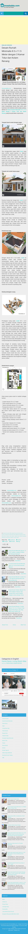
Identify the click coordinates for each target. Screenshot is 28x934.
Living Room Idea (19, 661)
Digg (19, 541)
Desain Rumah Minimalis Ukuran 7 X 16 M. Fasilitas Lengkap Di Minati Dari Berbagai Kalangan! (17, 552)
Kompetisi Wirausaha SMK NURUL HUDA (10, 914)
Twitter (19, 539)
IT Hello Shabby (10, 928)
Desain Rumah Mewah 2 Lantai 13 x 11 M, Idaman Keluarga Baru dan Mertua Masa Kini (17, 578)
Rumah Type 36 (5, 750)
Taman (3, 743)
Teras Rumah (5, 730)
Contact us (4, 901)
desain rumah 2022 (14, 537)
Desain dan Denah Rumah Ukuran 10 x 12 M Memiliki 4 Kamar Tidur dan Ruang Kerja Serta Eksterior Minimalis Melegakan (17, 834)
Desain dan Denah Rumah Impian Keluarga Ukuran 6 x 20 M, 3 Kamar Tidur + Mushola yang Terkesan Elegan (16, 873)
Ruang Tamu (5, 733)
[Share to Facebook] (7, 544)
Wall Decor (4, 663)
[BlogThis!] (4, 544)
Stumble (12, 541)
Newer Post (5, 625)
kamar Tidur (4, 740)
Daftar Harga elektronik (7, 752)
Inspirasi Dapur (5, 735)
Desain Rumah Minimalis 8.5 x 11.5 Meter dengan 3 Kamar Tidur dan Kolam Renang (13, 54)
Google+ (6, 541)
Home (14, 625)
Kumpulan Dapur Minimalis (7, 738)
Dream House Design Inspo (13, 799)
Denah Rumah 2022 (7, 533)
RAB (3, 757)
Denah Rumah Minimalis (7, 721)
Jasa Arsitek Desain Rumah (8, 911)
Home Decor (7, 661)
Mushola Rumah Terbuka (7, 755)
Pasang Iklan (5, 909)
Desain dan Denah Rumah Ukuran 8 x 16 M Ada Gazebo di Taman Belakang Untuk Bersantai (16, 854)
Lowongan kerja (5, 906)
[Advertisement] (14, 30)
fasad (21, 151)
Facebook (12, 539)
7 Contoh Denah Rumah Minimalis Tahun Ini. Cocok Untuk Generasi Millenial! (17, 565)
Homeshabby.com (6, 88)
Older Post (23, 625)
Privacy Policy (5, 904)
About (3, 899)
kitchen (19, 663)
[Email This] (3, 544)
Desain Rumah (5, 718)
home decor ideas (11, 663)
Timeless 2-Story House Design (14, 825)
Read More (18, 560)
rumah (21, 200)
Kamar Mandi (5, 745)
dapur (3, 725)
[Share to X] (6, 544)
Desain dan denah (10, 536)
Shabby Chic (17, 930)
